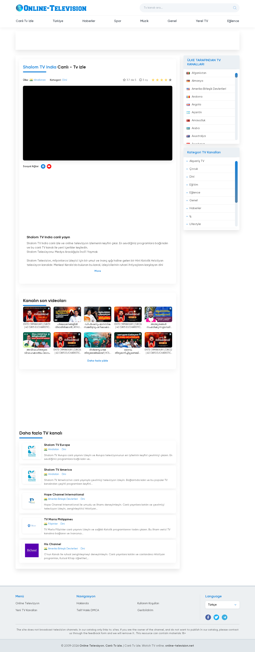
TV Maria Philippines (58, 519)
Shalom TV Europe (57, 445)
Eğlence (233, 21)
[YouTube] (49, 166)
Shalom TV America (58, 469)
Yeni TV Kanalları (26, 610)
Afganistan (199, 73)
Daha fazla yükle (97, 360)
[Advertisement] (127, 40)
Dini (192, 176)
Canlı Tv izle (25, 21)
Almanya (197, 80)
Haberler (88, 21)
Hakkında (83, 603)
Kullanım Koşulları (148, 603)
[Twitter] (216, 617)
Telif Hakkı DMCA (88, 610)
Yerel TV (202, 21)
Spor (117, 21)
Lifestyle (195, 224)
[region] (212, 106)
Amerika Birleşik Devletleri (209, 88)
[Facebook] (208, 617)
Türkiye (58, 21)
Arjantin (197, 112)
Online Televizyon (27, 603)
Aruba (196, 128)
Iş (190, 216)
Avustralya (199, 136)
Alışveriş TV (196, 161)
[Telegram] (224, 617)
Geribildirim (145, 610)
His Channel (52, 544)
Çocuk (193, 169)
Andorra (197, 96)
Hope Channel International (64, 494)
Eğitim (193, 184)
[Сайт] (43, 166)
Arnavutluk (198, 120)
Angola (196, 104)
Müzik (144, 21)
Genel (172, 21)
